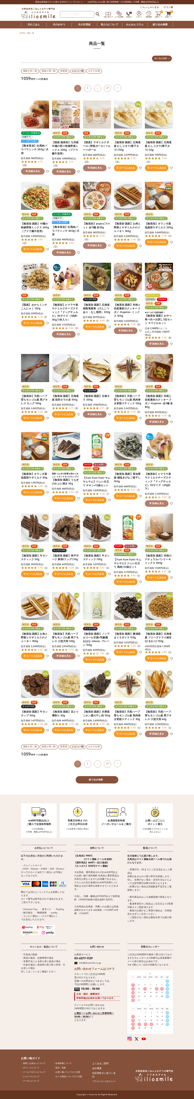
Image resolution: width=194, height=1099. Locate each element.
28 (24, 165)
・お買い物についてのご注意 (66, 1072)
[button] (117, 88)
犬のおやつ (59, 24)
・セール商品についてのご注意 (67, 1077)
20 (86, 162)
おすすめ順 (94, 71)
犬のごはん (34, 24)
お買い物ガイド (30, 1058)
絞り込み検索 (160, 24)
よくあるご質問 (100, 1064)
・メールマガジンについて (33, 1072)
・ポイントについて (30, 1068)
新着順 (63, 71)
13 (148, 162)
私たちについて (109, 24)
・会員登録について (62, 1063)
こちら (33, 972)
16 (117, 162)
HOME (22, 33)
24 (55, 165)
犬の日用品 (84, 24)
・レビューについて (30, 1077)
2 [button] (87, 88)
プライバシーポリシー (104, 1081)
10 (86, 239)
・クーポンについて (30, 1081)
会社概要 (97, 1068)
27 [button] (107, 88)
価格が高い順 (49, 71)
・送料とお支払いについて (33, 1063)
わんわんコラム (135, 24)
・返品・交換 (59, 1068)
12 (55, 246)
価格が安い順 (30, 71)
